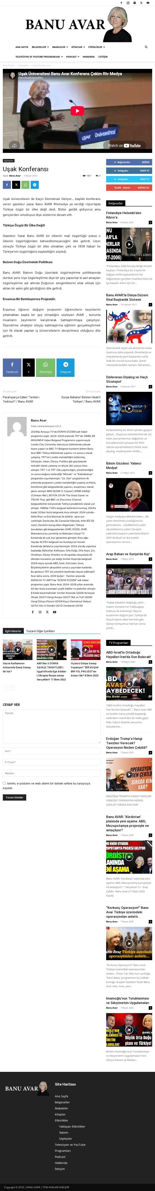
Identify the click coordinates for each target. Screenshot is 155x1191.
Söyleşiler (23, 65)
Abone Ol (143, 187)
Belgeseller (39, 46)
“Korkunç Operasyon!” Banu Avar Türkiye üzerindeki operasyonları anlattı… (127, 912)
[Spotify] (135, 3)
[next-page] (11, 687)
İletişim (103, 56)
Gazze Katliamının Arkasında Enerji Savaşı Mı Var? (17, 667)
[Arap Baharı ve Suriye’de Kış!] (129, 581)
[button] (146, 47)
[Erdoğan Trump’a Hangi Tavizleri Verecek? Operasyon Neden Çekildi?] (129, 774)
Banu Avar (15, 175)
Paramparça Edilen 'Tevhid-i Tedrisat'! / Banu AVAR (21, 399)
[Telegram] (35, 185)
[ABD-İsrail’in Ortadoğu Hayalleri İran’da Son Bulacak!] (129, 683)
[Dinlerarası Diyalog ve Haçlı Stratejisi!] (129, 408)
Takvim (63, 1132)
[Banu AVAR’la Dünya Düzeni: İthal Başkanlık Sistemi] (129, 326)
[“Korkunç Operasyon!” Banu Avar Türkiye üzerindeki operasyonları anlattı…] (129, 943)
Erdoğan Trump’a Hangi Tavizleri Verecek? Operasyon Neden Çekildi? (126, 743)
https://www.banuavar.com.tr (46, 426)
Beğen (145, 162)
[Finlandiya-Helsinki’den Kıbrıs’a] (129, 244)
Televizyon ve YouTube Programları (38, 56)
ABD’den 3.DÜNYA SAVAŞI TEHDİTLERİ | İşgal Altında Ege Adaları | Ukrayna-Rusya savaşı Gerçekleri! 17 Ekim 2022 (51, 671)
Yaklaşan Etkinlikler (72, 1126)
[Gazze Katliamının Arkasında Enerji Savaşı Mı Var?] (17, 649)
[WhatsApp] (25, 185)
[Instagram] (128, 3)
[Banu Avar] (77, 24)
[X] (141, 3)
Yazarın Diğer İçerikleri (40, 631)
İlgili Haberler (13, 631)
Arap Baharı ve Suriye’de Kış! (128, 554)
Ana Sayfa (22, 46)
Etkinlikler (95, 46)
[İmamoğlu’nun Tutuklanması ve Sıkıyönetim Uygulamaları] (129, 1029)
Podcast (71, 56)
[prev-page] (5, 687)
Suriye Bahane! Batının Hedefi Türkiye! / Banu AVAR (81, 399)
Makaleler (58, 46)
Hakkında (89, 56)
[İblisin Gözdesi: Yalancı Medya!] (129, 494)
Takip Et (144, 170)
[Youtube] (148, 3)
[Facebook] (121, 3)
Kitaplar (76, 46)
